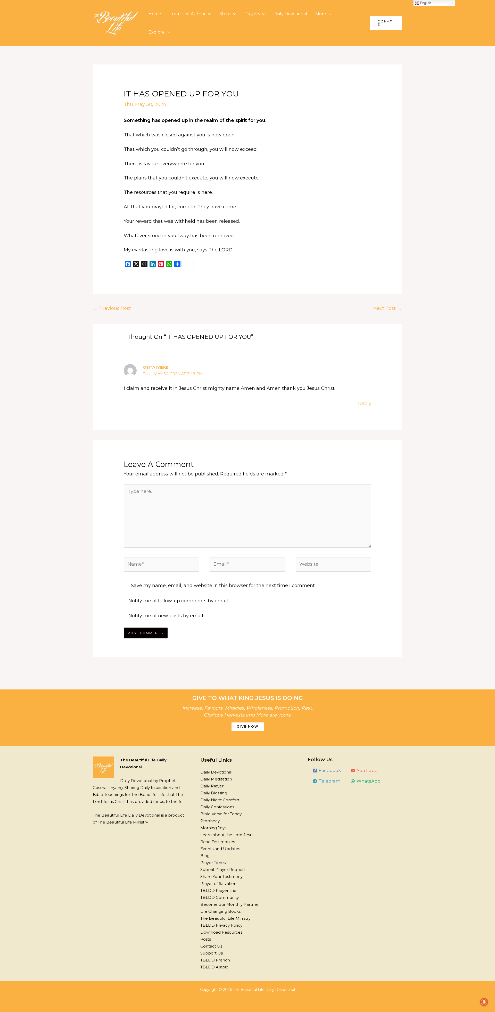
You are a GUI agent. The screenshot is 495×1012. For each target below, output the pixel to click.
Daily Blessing (213, 793)
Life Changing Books (220, 911)
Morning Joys (213, 827)
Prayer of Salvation (218, 883)
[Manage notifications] (484, 1002)
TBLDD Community (219, 897)
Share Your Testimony (221, 876)
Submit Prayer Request (223, 869)
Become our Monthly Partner (229, 904)
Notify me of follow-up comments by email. (178, 601)
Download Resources (221, 932)
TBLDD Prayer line (218, 890)
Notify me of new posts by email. (166, 616)
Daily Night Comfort (219, 799)
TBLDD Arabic (214, 967)
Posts (205, 939)
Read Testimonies (217, 841)
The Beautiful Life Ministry (225, 918)
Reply (364, 403)
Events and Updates (220, 848)
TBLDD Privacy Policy (221, 925)
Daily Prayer (212, 786)
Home (154, 13)
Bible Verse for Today (221, 813)
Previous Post (112, 308)
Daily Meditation (216, 779)
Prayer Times (213, 862)
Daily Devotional (290, 13)
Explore (156, 32)
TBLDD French (215, 960)
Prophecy (210, 820)
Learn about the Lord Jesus (227, 834)
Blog (205, 855)
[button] (386, 23)
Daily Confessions (217, 806)
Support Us (211, 953)
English (425, 3)
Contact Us (211, 946)
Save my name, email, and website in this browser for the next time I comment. (223, 585)
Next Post (387, 308)
